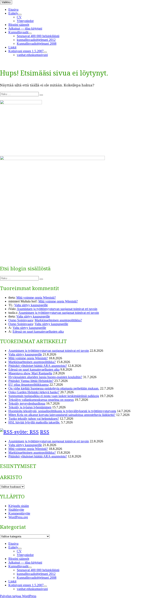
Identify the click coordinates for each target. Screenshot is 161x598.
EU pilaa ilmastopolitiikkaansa (28, 384)
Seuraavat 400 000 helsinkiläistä (38, 36)
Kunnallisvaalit (18, 32)
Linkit (12, 47)
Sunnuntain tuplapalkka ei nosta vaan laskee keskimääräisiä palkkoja (53, 396)
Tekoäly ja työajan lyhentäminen (29, 407)
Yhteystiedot (25, 21)
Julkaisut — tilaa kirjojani (25, 28)
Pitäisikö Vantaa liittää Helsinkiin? (30, 381)
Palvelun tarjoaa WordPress (18, 596)
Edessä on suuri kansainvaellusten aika (38, 331)
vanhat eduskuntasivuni (32, 55)
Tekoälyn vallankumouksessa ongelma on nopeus (41, 399)
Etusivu (13, 9)
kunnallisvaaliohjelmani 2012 (36, 40)
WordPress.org (18, 517)
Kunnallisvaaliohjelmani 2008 (36, 43)
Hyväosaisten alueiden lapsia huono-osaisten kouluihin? (45, 377)
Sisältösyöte (16, 509)
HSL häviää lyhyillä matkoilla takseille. (34, 422)
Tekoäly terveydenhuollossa (26, 403)
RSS (44, 431)
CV (19, 17)
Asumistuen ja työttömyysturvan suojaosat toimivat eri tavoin (57, 309)
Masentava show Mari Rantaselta (30, 373)
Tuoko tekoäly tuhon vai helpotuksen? (33, 418)
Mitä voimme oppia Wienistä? (36, 297)
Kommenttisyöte (19, 513)
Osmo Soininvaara (20, 320)
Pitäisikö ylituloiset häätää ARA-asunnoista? (37, 365)
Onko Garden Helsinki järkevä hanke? (33, 392)
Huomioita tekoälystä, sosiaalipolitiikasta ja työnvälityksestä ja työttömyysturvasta (62, 411)
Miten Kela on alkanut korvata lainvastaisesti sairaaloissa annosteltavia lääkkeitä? (61, 415)
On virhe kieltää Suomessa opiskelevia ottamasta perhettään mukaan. (53, 388)
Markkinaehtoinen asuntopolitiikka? (58, 320)
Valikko (6, 2)
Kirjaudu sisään (18, 506)
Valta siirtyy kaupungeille (31, 305)
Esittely (13, 13)
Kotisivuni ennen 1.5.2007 (26, 51)
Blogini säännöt (18, 24)
